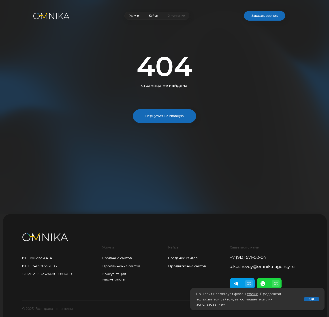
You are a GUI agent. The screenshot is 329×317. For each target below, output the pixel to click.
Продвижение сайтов (121, 266)
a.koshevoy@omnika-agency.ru (262, 266)
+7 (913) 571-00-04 (248, 257)
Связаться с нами (244, 247)
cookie (252, 294)
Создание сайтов (117, 258)
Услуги (134, 15)
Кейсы (153, 15)
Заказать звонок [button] (265, 16)
